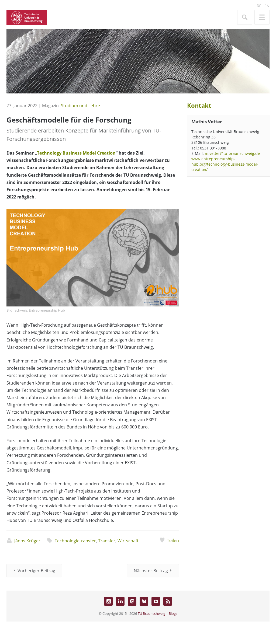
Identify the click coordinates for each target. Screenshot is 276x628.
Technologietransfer (75, 541)
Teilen (173, 540)
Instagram (108, 601)
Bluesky (144, 601)
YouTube (155, 601)
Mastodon (132, 601)
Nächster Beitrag (151, 571)
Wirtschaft (128, 541)
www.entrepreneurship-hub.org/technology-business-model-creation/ (224, 164)
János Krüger (27, 541)
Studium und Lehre (80, 106)
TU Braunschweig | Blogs (157, 613)
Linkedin (120, 601)
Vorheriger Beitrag (36, 571)
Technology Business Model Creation (76, 153)
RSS (167, 601)
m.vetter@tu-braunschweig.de (232, 153)
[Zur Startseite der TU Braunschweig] (26, 17)
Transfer (106, 541)
